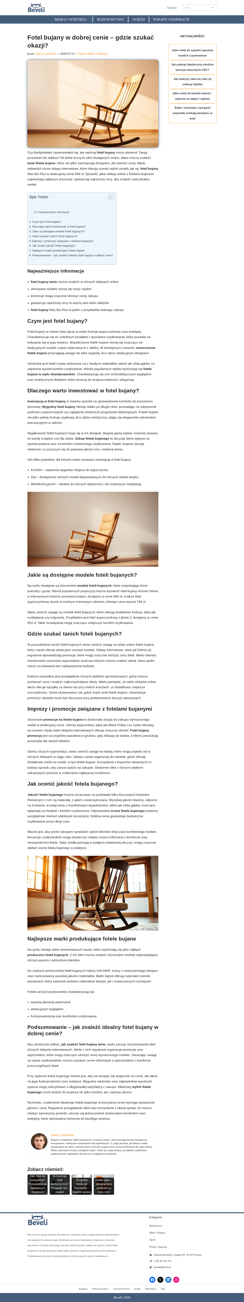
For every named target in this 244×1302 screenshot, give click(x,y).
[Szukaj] (213, 7)
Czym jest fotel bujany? (46, 221)
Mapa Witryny (151, 1289)
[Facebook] (152, 1280)
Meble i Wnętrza (97, 53)
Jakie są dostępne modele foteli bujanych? (58, 231)
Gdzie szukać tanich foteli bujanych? (55, 236)
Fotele (81, 53)
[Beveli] (36, 7)
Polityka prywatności (100, 1289)
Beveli (118, 1297)
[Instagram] (176, 1280)
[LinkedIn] (168, 1280)
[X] (160, 1280)
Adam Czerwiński (46, 53)
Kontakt (172, 7)
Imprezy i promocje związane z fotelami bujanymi (62, 241)
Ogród (138, 19)
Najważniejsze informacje (54, 212)
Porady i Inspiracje (171, 19)
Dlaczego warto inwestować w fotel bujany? (59, 226)
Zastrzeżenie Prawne (121, 1289)
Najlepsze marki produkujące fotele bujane (58, 250)
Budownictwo (110, 19)
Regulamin (83, 1289)
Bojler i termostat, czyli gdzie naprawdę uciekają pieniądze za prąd (192, 113)
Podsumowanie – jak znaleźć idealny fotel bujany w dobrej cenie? (72, 255)
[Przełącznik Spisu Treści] (109, 197)
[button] (87, 19)
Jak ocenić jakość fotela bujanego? (54, 245)
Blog (163, 1289)
